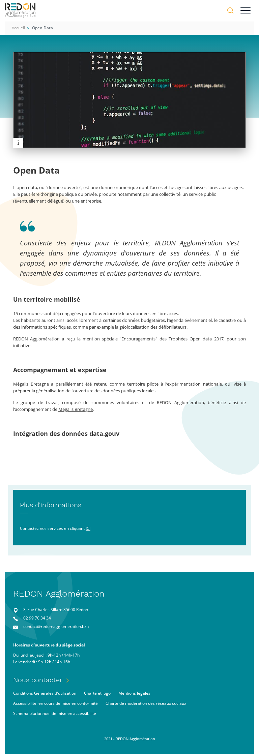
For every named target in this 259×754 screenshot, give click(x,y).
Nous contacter (37, 680)
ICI (88, 528)
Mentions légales (134, 693)
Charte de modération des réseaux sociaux (146, 703)
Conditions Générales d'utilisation (44, 693)
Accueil (18, 28)
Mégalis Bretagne (75, 409)
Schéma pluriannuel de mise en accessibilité (54, 713)
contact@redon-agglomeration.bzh (56, 626)
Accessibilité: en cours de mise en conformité (55, 703)
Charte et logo (97, 693)
